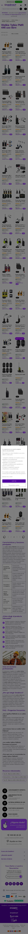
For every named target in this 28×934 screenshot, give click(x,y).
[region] (14, 467)
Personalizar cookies (14, 485)
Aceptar (14, 481)
